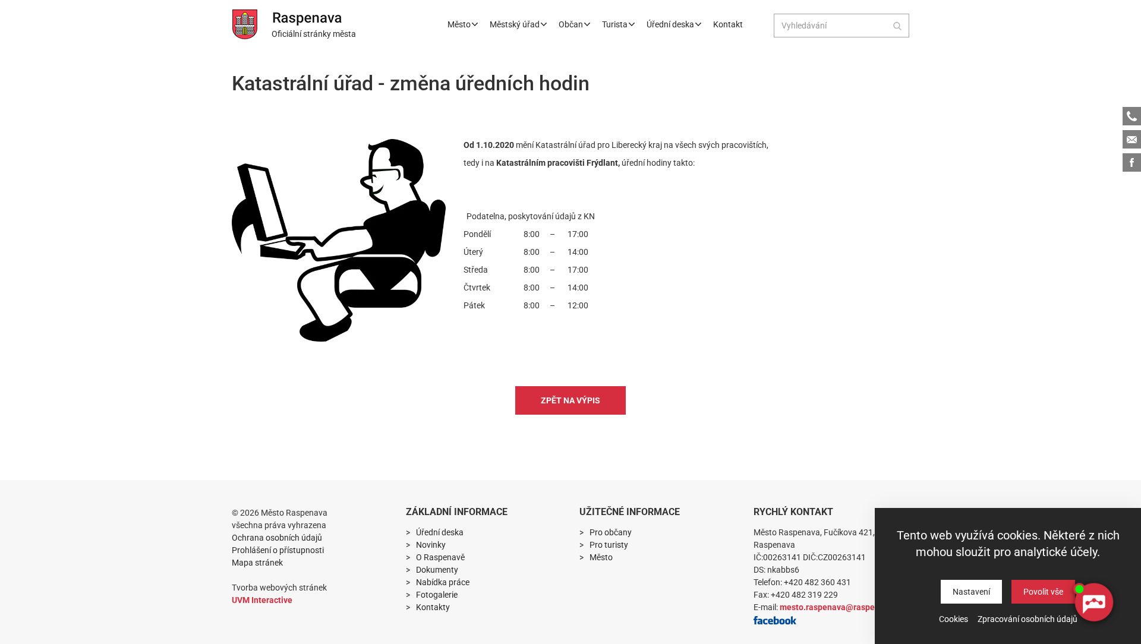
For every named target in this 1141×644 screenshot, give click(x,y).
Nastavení (971, 591)
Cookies (953, 619)
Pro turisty (609, 545)
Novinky (431, 545)
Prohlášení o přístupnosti (278, 550)
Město (459, 24)
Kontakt (728, 24)
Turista (615, 24)
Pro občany (611, 532)
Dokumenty (437, 569)
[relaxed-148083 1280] (339, 240)
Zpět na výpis (570, 400)
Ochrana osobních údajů (277, 537)
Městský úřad (515, 24)
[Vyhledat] (897, 25)
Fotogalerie (437, 594)
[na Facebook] (775, 619)
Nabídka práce (442, 582)
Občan (571, 24)
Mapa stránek (257, 562)
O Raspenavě (440, 557)
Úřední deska (670, 24)
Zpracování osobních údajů (1027, 619)
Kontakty (433, 607)
